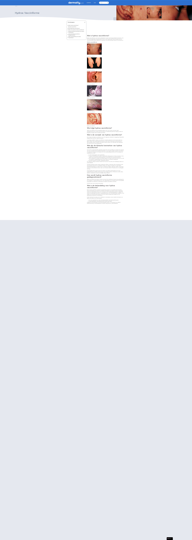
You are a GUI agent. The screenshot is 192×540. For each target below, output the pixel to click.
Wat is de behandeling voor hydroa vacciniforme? (75, 37)
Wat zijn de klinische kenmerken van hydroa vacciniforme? (76, 32)
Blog (95, 2)
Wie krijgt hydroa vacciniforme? (74, 28)
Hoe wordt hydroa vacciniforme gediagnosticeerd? (74, 35)
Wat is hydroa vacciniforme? (73, 25)
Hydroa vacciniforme (72, 26)
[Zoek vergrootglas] (107, 2)
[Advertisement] (76, 48)
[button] (84, 22)
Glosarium (89, 2)
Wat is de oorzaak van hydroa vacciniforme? (76, 29)
